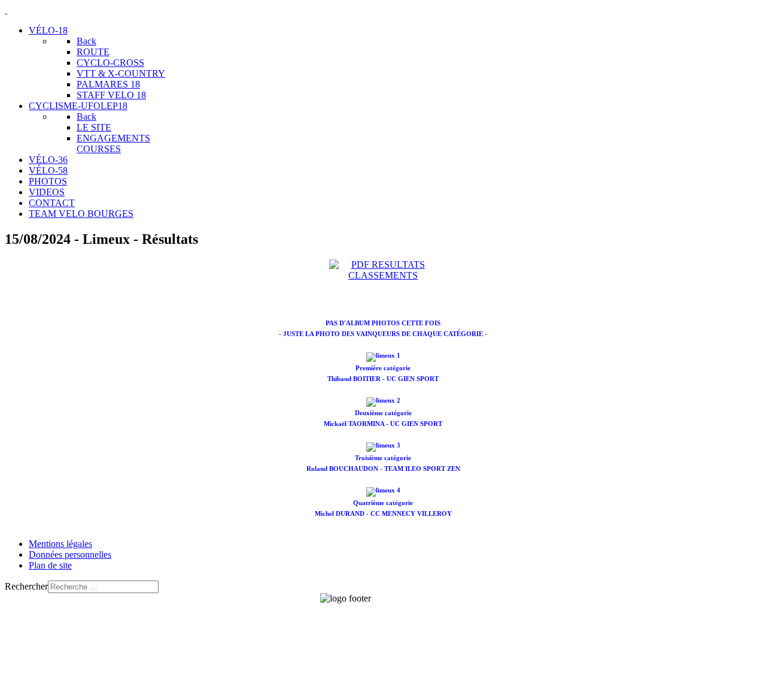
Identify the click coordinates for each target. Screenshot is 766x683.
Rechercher (26, 586)
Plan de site (50, 565)
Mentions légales (60, 544)
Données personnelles (70, 554)
